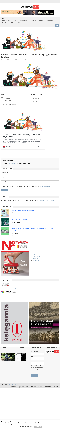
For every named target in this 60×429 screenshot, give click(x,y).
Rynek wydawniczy (6, 20)
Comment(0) (23, 59)
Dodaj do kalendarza (11, 104)
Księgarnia (20, 22)
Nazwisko (4, 181)
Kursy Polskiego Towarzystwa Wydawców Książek (16, 288)
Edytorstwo (33, 20)
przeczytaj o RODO (44, 186)
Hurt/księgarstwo (23, 20)
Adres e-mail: (5, 172)
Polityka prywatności (26, 426)
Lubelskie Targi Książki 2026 (20, 219)
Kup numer (36, 254)
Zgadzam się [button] (38, 426)
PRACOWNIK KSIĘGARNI (46, 200)
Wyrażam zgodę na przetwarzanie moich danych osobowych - (26, 186)
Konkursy (41, 20)
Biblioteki (16, 20)
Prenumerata (37, 256)
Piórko (35, 101)
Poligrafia (4, 22)
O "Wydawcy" (37, 260)
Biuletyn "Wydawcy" (15, 59)
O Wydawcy (12, 22)
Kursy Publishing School (8, 296)
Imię (2, 177)
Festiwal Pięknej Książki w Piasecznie (23, 210)
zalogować (12, 163)
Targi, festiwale (50, 20)
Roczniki (35, 258)
